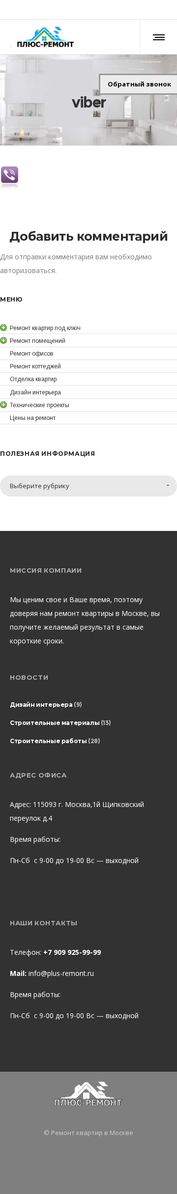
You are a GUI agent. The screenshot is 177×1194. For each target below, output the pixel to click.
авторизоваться (27, 270)
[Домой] (88, 1095)
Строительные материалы (54, 722)
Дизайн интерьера (41, 704)
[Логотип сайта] (45, 37)
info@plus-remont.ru (61, 973)
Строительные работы (48, 741)
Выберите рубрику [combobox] (39, 485)
